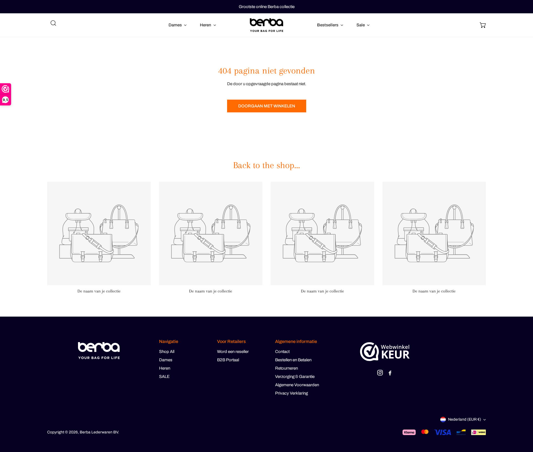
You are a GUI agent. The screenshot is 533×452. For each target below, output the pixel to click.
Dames (165, 360)
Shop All (166, 351)
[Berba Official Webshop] (266, 25)
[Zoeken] (53, 23)
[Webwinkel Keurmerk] (385, 351)
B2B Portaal (228, 360)
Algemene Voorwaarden (297, 385)
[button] (483, 25)
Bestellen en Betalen (293, 360)
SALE (164, 376)
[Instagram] (380, 373)
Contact (282, 351)
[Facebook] (390, 373)
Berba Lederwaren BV (99, 432)
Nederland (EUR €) (464, 419)
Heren (164, 368)
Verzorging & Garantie (295, 376)
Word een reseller (233, 351)
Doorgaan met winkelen (266, 106)
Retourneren (286, 368)
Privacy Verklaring (291, 393)
